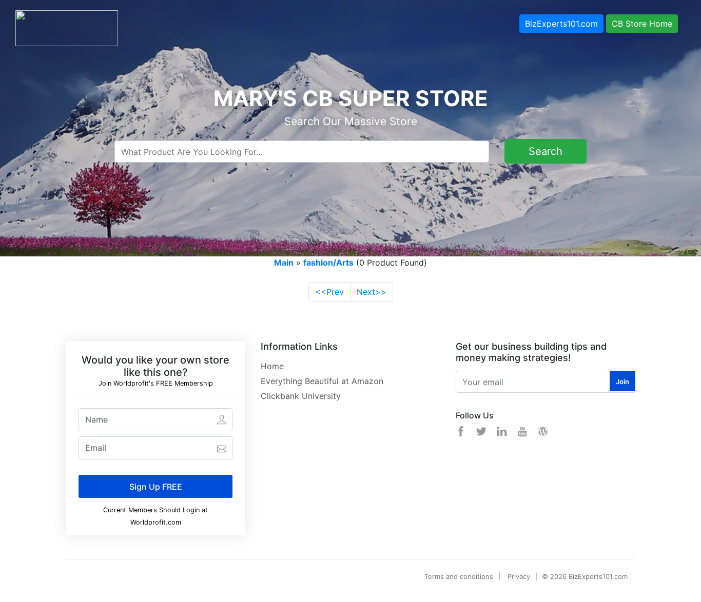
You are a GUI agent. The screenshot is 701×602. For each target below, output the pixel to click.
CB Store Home (642, 23)
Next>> (371, 292)
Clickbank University (301, 396)
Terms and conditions (458, 576)
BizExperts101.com (561, 23)
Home (272, 366)
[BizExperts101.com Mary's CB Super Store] (66, 27)
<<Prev (329, 292)
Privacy (519, 576)
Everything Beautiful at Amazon (322, 381)
